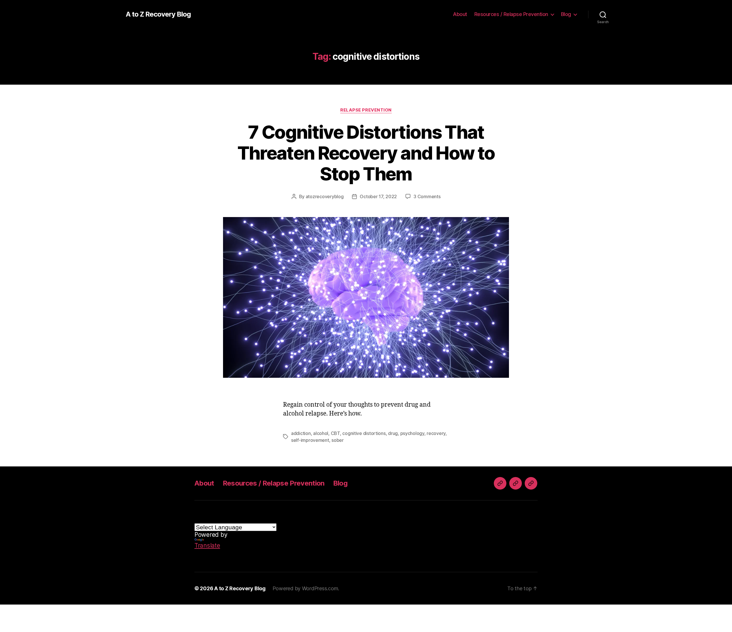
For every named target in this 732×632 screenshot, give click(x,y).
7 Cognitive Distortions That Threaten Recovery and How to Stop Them (366, 153)
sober (337, 440)
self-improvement (310, 440)
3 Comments (426, 196)
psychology (412, 433)
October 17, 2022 (378, 196)
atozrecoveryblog (325, 196)
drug (393, 433)
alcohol (320, 433)
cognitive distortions (363, 433)
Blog (566, 14)
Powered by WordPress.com (305, 588)
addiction (301, 433)
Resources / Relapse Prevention (511, 14)
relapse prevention (366, 110)
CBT (335, 433)
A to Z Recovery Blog (158, 14)
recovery (436, 433)
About (460, 14)
